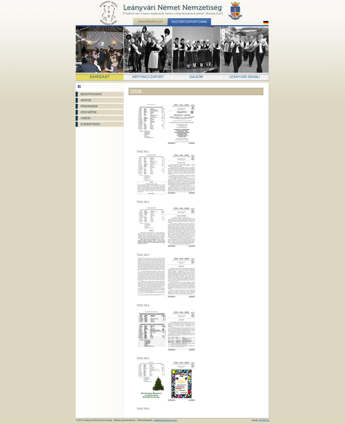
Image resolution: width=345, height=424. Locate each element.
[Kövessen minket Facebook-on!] (79, 86)
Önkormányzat (150, 21)
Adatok (86, 100)
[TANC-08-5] (167, 333)
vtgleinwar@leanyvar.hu (165, 420)
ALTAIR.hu (264, 420)
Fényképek (89, 112)
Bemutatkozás (91, 94)
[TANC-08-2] (167, 177)
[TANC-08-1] (167, 126)
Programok (89, 106)
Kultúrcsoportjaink (189, 21)
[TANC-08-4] (167, 280)
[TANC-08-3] (167, 229)
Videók (86, 118)
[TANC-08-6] (167, 383)
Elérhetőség (90, 124)
